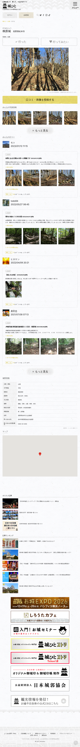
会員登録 (26, 15)
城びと (4, 21)
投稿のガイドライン (40, 733)
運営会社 (44, 735)
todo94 (14, 201)
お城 (9, 21)
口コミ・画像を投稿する (40, 99)
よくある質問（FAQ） (10, 733)
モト (13, 142)
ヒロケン (15, 259)
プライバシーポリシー (66, 733)
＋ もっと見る (40, 130)
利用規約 (53, 733)
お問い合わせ (34, 735)
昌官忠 (14, 311)
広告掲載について (26, 733)
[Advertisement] (40, 484)
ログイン (9, 15)
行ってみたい (61, 41)
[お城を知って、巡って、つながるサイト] (11, 6)
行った (22, 41)
